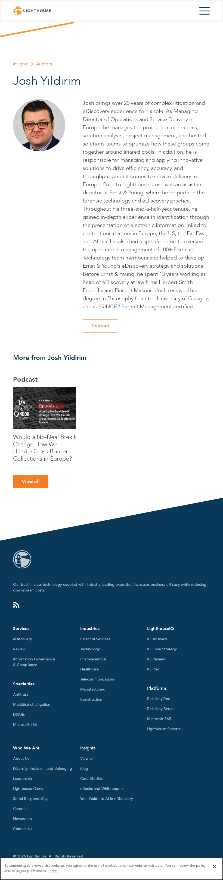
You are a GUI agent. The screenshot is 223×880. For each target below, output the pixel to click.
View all (31, 481)
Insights (20, 64)
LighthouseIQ (160, 629)
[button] (204, 11)
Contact (100, 325)
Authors (44, 64)
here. (53, 870)
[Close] (214, 866)
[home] (32, 11)
